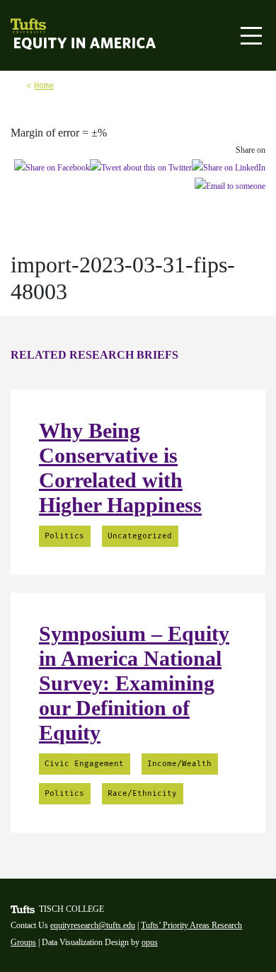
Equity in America (55, 45)
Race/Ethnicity (142, 793)
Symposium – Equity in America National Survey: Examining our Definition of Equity (134, 683)
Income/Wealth (179, 763)
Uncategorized (140, 535)
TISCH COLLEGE (71, 909)
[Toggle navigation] (251, 36)
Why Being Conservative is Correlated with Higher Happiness (120, 467)
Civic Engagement (84, 763)
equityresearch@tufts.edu (92, 925)
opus (150, 942)
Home (44, 86)
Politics (64, 535)
